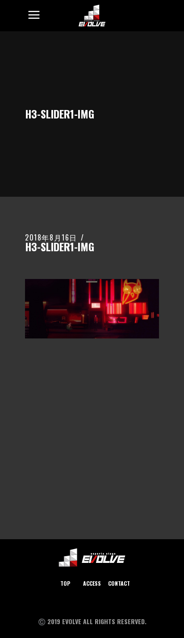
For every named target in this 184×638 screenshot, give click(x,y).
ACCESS (92, 583)
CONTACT (119, 583)
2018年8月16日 (51, 237)
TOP (65, 583)
